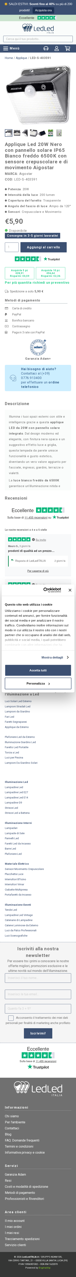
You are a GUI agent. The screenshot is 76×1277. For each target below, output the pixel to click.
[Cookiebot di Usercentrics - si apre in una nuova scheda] (45, 590)
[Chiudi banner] (70, 590)
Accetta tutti (38, 670)
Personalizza (36, 683)
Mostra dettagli (52, 657)
